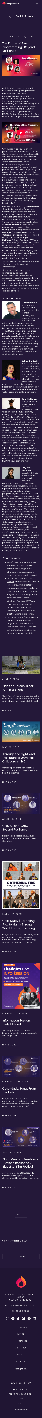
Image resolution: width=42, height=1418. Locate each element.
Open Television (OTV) (21, 601)
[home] (10, 3)
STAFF (21, 1403)
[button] (37, 3)
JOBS (21, 1399)
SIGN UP (21, 1256)
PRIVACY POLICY (21, 1389)
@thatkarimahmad (13, 354)
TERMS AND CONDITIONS (21, 1394)
